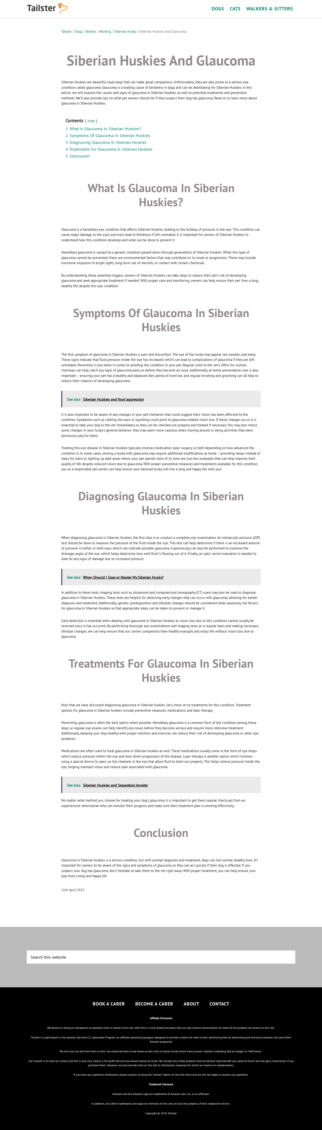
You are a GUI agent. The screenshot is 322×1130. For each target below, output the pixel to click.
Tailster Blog (69, 8)
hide (91, 120)
